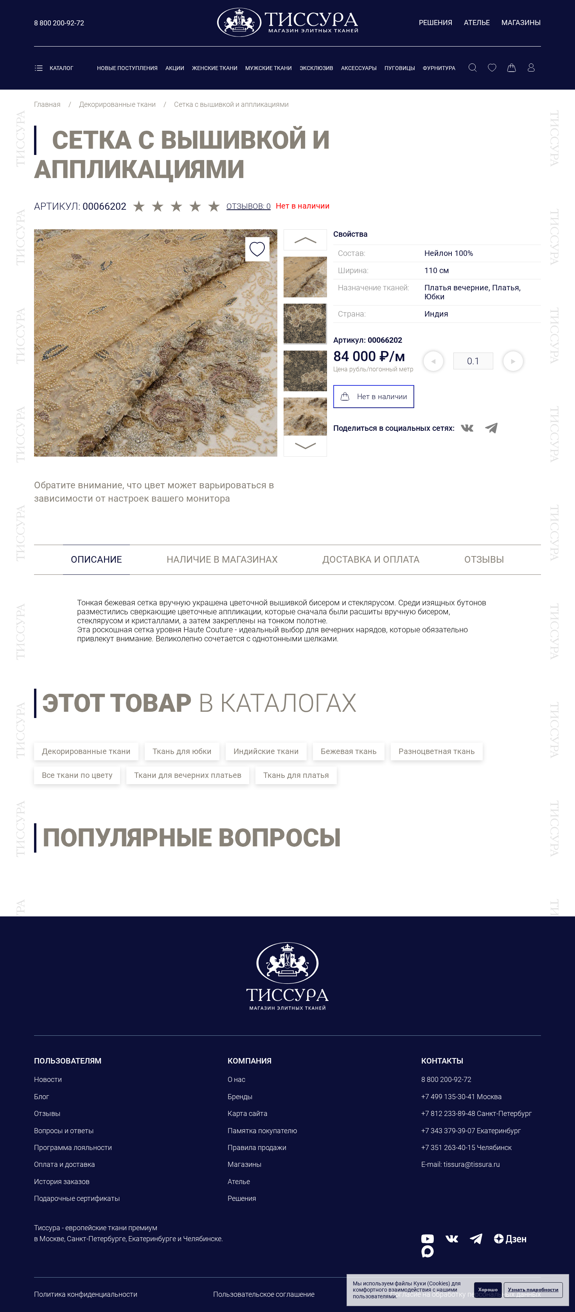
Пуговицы (400, 68)
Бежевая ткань (349, 751)
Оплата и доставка (64, 1164)
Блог (41, 1096)
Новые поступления (127, 68)
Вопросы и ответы (64, 1131)
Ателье (477, 22)
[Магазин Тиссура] (287, 976)
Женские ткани (214, 68)
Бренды (240, 1096)
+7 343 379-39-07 (448, 1131)
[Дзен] (510, 1238)
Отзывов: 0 (248, 206)
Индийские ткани (266, 751)
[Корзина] (511, 68)
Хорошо (488, 1289)
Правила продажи (257, 1147)
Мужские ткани (268, 68)
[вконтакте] (452, 1238)
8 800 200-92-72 (446, 1079)
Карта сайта (248, 1113)
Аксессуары (359, 68)
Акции (174, 68)
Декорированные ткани (86, 751)
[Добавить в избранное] (257, 249)
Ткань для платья (296, 775)
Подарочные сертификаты (77, 1198)
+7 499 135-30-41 (448, 1096)
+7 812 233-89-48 (448, 1113)
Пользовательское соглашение (263, 1294)
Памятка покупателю (262, 1131)
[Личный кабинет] (531, 68)
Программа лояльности (73, 1147)
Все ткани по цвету (77, 775)
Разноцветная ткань (437, 751)
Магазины (521, 22)
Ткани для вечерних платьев (187, 775)
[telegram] (476, 1238)
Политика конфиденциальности (85, 1294)
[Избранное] (492, 68)
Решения (435, 22)
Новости (48, 1079)
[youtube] (427, 1238)
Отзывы (47, 1113)
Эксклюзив (316, 68)
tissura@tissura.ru (472, 1164)
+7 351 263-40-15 (448, 1147)
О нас (236, 1079)
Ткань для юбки (182, 751)
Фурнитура (439, 68)
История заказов (62, 1181)
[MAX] (427, 1250)
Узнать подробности (533, 1289)
